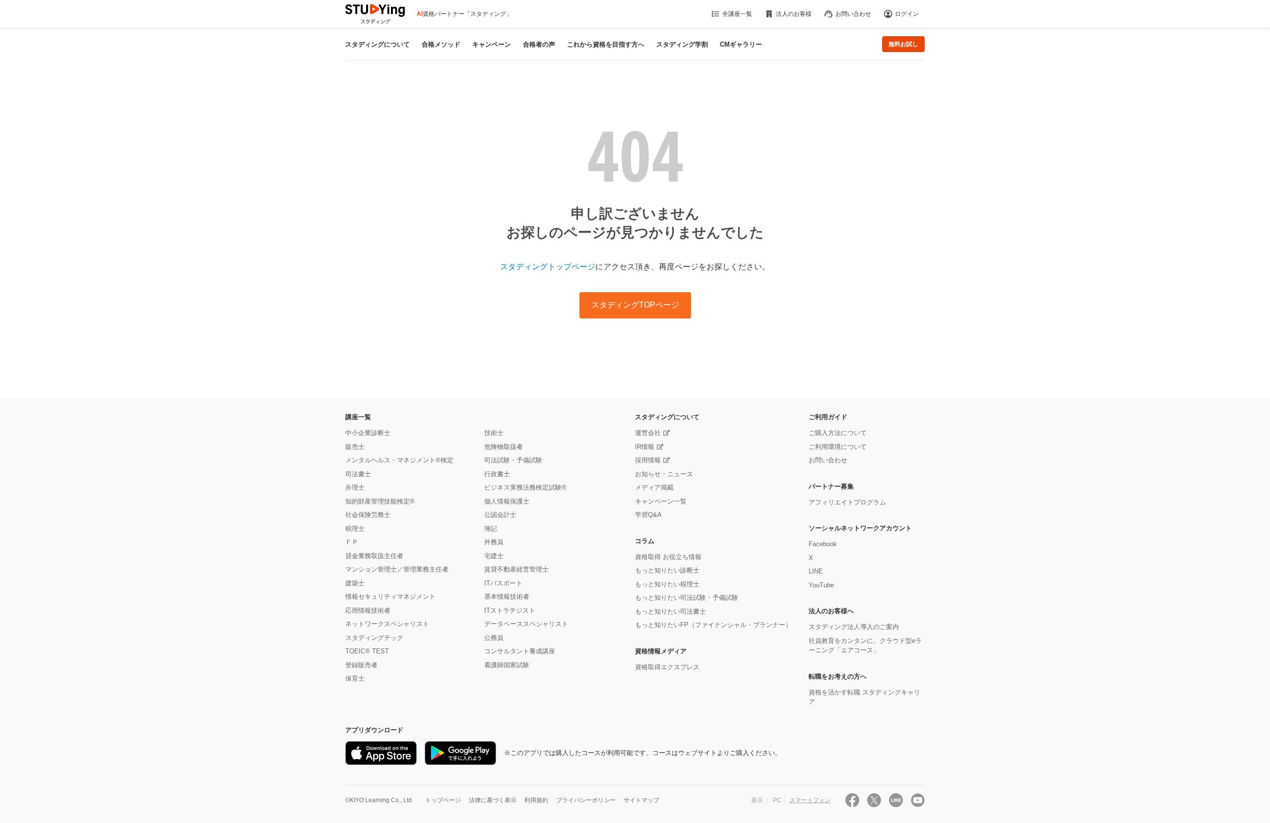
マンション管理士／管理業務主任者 (396, 569)
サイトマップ (641, 800)
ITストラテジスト (509, 610)
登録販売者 (361, 665)
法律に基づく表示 (492, 800)
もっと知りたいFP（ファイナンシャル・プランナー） (713, 625)
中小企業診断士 (367, 433)
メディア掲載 (654, 487)
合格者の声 (539, 44)
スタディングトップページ (547, 266)
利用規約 (536, 800)
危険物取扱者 (503, 446)
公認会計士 (500, 514)
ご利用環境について (838, 446)
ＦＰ (351, 542)
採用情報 (648, 460)
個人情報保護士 (506, 501)
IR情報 (644, 446)
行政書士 (497, 474)
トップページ (443, 800)
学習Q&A (648, 514)
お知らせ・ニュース (664, 474)
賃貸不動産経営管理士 (516, 569)
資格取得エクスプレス (667, 667)
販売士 (355, 446)
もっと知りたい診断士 (667, 570)
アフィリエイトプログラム (847, 502)
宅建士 (494, 556)
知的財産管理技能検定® (380, 501)
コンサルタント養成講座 (519, 651)
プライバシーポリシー (586, 800)
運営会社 (648, 433)
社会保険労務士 (367, 514)
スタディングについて (377, 44)
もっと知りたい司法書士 (670, 611)
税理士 (355, 528)
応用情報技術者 (367, 610)
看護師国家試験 (506, 665)
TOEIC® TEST (367, 651)
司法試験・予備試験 (513, 460)
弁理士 (355, 487)
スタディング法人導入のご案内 (854, 627)
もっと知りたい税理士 (667, 584)
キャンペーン (491, 44)
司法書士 (358, 474)
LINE (816, 571)
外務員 (494, 542)
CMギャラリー (741, 44)
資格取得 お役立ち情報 (668, 557)
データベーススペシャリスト (526, 624)
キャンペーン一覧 (661, 501)
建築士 (355, 583)
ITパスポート (503, 583)
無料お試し (903, 44)
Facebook (823, 544)
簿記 (490, 528)
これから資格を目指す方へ (605, 44)
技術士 (494, 433)
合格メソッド (441, 44)
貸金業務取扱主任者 (374, 556)
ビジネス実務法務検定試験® (525, 487)
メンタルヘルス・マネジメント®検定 (399, 460)
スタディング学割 (682, 44)
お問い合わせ (853, 13)
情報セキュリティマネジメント (390, 596)
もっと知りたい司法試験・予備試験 (686, 597)
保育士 (355, 678)
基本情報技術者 (506, 596)
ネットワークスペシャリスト (387, 624)
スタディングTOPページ (635, 305)
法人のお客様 (794, 13)
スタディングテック (374, 637)
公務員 (494, 637)
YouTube (821, 585)
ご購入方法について (838, 433)
